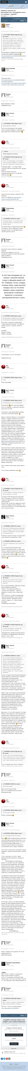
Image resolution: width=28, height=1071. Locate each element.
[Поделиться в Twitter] (4, 1059)
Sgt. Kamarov (17, 998)
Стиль (16, 1064)
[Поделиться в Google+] (7, 1059)
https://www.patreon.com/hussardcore (10, 1008)
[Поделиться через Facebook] (2, 1059)
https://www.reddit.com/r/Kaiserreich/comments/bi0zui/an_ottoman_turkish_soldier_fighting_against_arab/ (13, 83)
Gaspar (16, 123)
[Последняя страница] (26, 20)
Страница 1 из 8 (14, 20)
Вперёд (22, 20)
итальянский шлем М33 (10, 441)
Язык (11, 1064)
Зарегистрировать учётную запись (14, 1035)
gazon (15, 316)
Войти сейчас (14, 1043)
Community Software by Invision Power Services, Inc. (14, 1068)
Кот (15, 218)
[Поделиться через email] (9, 1059)
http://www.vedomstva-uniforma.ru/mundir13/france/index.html (11, 198)
